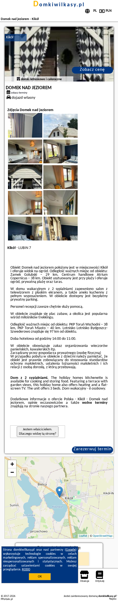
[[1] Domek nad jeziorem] (59, 54)
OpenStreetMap (102, 536)
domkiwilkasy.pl (59, 5)
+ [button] (12, 464)
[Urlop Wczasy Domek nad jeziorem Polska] (68, 132)
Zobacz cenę (92, 70)
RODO (26, 569)
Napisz (112, 598)
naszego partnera (54, 406)
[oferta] (18, 79)
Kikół (9, 37)
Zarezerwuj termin (92, 449)
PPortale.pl (7, 599)
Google (70, 549)
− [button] (12, 472)
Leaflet (83, 536)
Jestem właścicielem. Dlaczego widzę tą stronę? (37, 431)
